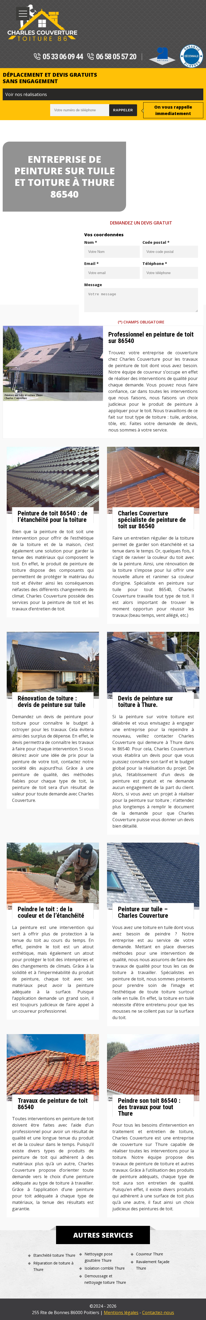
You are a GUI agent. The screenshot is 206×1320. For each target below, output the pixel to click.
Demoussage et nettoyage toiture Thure (105, 1279)
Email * (91, 263)
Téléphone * (154, 263)
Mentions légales (121, 1312)
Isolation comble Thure (104, 1268)
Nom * (90, 242)
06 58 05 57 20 (116, 56)
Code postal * (156, 242)
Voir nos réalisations (26, 94)
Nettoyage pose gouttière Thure (98, 1257)
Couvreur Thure (149, 1253)
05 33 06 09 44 (63, 56)
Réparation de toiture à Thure (53, 1266)
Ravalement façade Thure (153, 1265)
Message (93, 284)
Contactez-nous (158, 1312)
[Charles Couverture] (42, 23)
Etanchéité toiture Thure (54, 1255)
